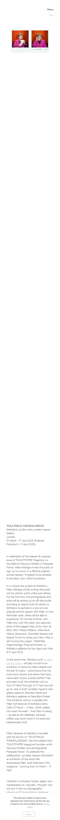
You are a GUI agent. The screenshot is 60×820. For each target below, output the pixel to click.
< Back (51, 15)
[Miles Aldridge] (19, 9)
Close (28, 814)
